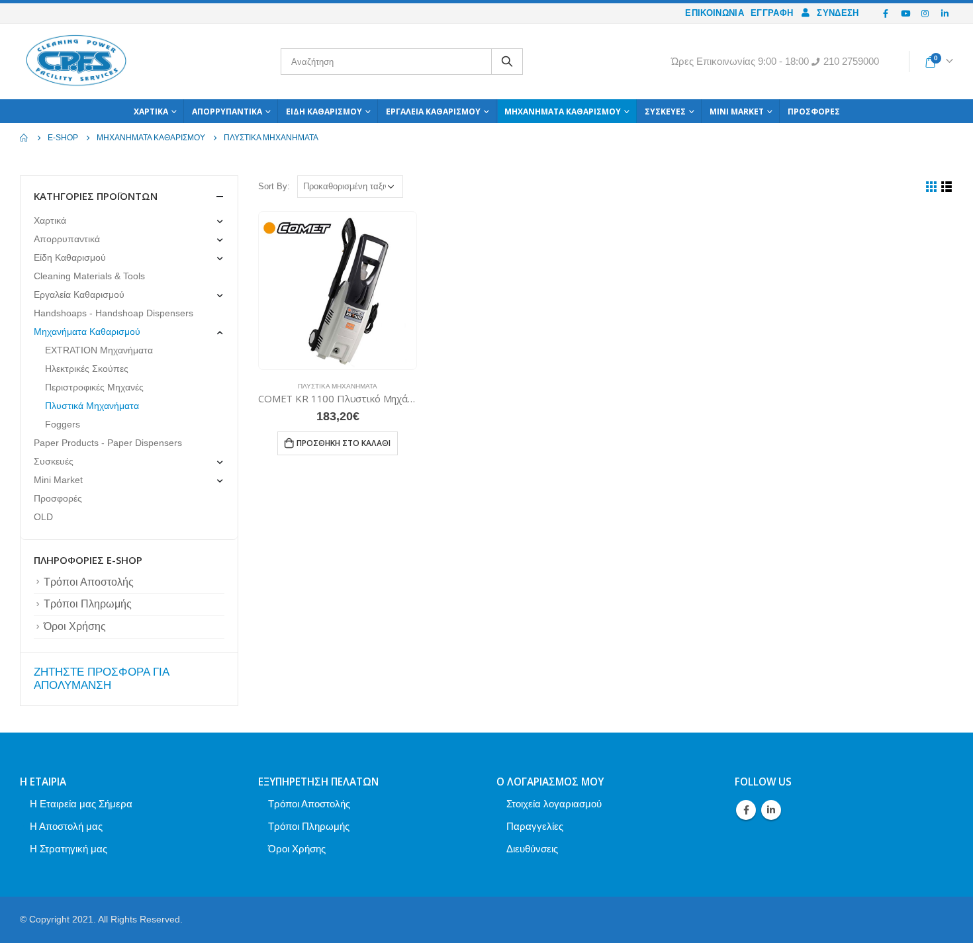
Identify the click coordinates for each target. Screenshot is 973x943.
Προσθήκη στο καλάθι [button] (344, 443)
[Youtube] (905, 13)
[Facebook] (886, 13)
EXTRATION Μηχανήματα (99, 350)
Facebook (746, 810)
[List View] (947, 187)
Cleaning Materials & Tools (89, 276)
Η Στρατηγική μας (68, 848)
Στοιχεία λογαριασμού (554, 803)
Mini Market (737, 111)
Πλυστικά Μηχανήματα (337, 386)
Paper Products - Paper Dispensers (108, 442)
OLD (43, 517)
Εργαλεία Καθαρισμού (433, 111)
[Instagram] (925, 13)
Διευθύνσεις (532, 848)
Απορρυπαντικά (227, 111)
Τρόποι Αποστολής (89, 582)
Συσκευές (665, 111)
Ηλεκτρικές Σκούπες (86, 368)
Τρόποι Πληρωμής (88, 603)
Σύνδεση (837, 13)
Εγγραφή (772, 13)
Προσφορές (814, 111)
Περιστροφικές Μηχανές (94, 387)
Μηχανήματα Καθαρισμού (562, 111)
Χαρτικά (151, 111)
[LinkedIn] (944, 13)
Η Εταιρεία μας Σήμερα (81, 803)
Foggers (62, 424)
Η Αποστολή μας (66, 826)
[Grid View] (931, 187)
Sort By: (274, 186)
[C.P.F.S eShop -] (76, 61)
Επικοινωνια (714, 13)
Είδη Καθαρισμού (324, 111)
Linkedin (771, 810)
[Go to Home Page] (24, 137)
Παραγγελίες (534, 826)
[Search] (507, 61)
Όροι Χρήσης (75, 626)
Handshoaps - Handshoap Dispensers (113, 313)
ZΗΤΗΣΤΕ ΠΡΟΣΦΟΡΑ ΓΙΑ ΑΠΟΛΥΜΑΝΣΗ (101, 679)
